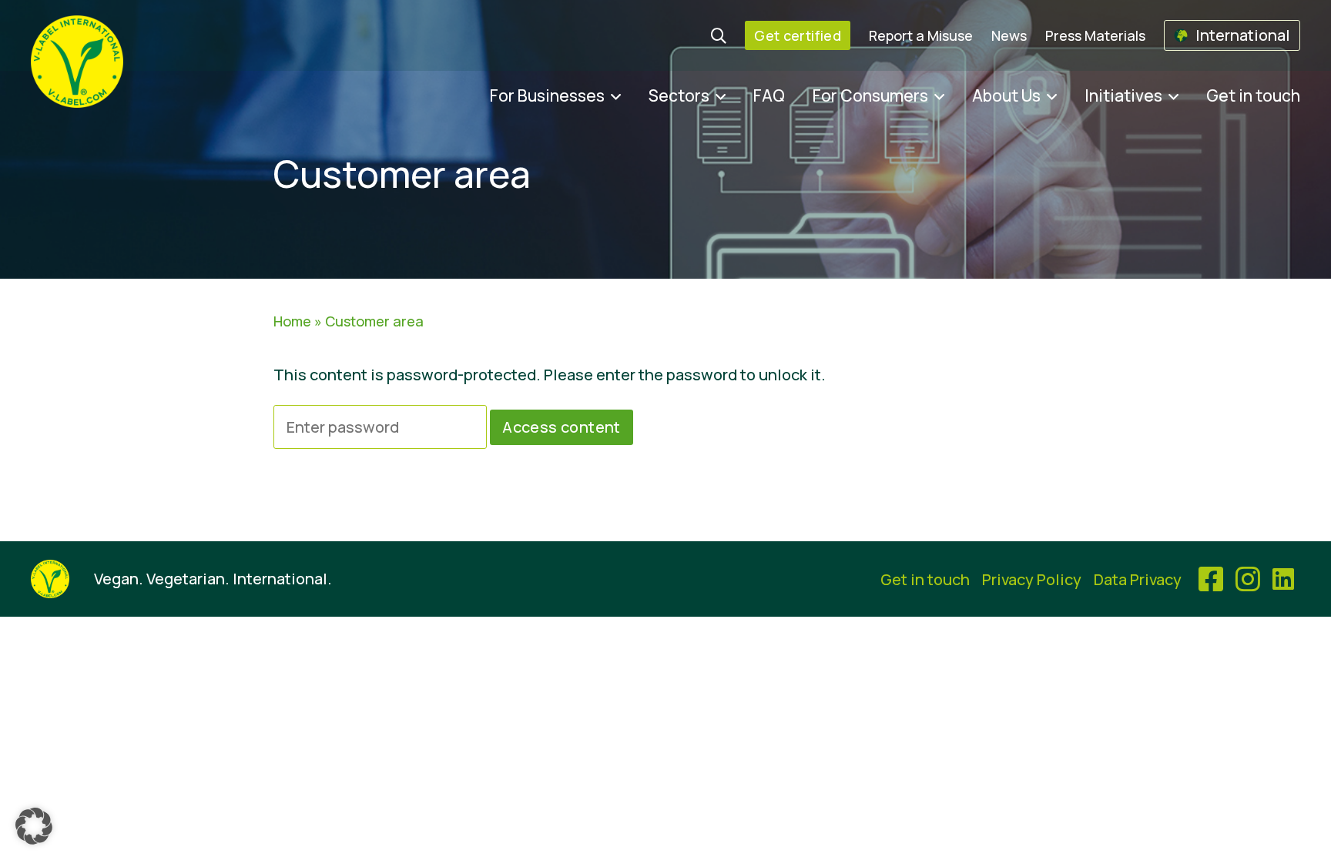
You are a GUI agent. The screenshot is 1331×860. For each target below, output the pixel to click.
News (1009, 35)
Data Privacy (1138, 579)
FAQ (769, 95)
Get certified (797, 35)
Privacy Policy (1031, 579)
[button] (34, 826)
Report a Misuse (921, 35)
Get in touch (1253, 95)
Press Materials (1095, 35)
